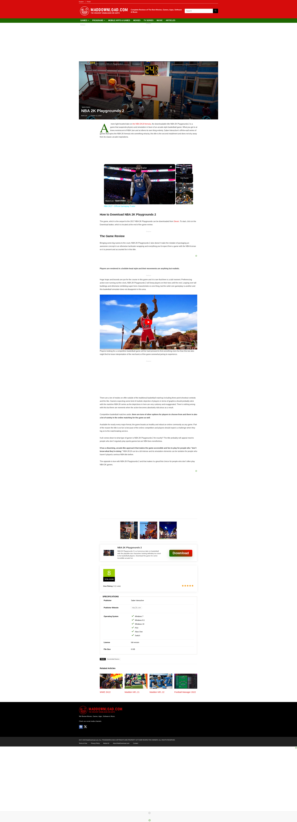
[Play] (184, 187)
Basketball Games (113, 659)
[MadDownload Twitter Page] (85, 727)
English (81, 2)
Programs (97, 20)
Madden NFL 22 (157, 692)
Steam (176, 221)
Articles (170, 20)
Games (83, 20)
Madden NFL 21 (132, 692)
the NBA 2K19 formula (142, 124)
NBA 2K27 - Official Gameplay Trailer (129, 167)
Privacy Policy (95, 743)
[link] (107, 168)
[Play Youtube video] (148, 322)
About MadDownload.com (121, 743)
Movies (136, 20)
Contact (135, 743)
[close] (149, 813)
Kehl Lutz (84, 116)
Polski (89, 2)
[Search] (215, 11)
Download (181, 553)
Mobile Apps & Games (119, 20)
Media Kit (106, 743)
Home (83, 64)
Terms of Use (83, 743)
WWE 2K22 (105, 692)
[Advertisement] (148, 41)
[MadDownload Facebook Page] (81, 727)
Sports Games (99, 64)
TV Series (148, 20)
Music (160, 20)
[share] (171, 167)
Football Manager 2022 (185, 692)
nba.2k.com (136, 608)
